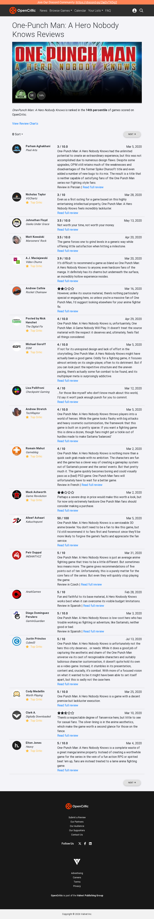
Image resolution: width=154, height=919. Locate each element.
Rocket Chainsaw (36, 292)
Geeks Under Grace (37, 224)
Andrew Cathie (35, 288)
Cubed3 (30, 642)
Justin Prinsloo (36, 638)
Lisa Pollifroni (35, 388)
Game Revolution (36, 496)
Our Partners (77, 821)
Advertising (77, 873)
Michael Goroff (36, 344)
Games (60, 10)
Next (131, 134)
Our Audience (77, 826)
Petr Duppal (34, 552)
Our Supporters (77, 830)
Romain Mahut (35, 448)
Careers (77, 877)
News (43, 10)
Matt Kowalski (35, 237)
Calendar (80, 10)
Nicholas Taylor (36, 194)
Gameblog (32, 452)
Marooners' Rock (36, 240)
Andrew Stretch (36, 409)
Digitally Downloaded (38, 716)
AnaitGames (33, 591)
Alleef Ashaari (35, 517)
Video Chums (34, 262)
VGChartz (31, 198)
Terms (77, 881)
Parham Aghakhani (38, 146)
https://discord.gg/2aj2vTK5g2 (96, 2)
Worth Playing (34, 695)
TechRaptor (33, 413)
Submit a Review (77, 817)
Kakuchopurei (34, 521)
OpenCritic (57, 895)
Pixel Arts (31, 150)
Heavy (29, 746)
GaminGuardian (35, 621)
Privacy (77, 886)
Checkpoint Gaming (37, 392)
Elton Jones (34, 742)
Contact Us (77, 834)
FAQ (108, 10)
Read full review (93, 187)
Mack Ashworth (36, 492)
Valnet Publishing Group (90, 895)
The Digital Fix (34, 326)
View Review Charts (25, 123)
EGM (29, 348)
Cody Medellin (35, 691)
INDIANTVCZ (33, 556)
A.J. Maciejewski (37, 258)
